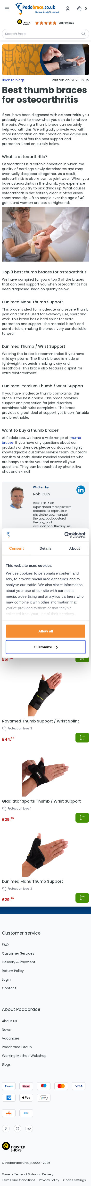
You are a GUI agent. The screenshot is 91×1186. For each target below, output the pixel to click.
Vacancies (11, 1038)
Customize (43, 647)
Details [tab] (45, 548)
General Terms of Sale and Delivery (27, 1174)
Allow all (45, 631)
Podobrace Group (17, 1047)
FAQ (5, 944)
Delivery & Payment (18, 962)
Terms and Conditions (18, 1180)
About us (9, 1021)
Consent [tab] (16, 548)
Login (6, 979)
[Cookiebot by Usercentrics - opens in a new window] (64, 535)
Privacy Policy (49, 1180)
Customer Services (18, 953)
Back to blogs (13, 80)
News (6, 1029)
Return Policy (13, 970)
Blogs (6, 1064)
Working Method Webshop (24, 1055)
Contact (9, 988)
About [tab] (74, 548)
